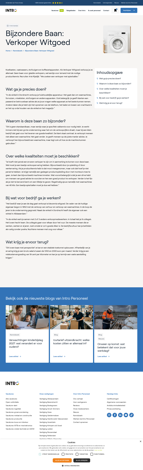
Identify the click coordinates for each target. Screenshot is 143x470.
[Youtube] (126, 415)
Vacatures (54, 10)
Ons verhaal (78, 399)
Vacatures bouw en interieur (17, 422)
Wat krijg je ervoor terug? (110, 103)
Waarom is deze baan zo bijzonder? (115, 84)
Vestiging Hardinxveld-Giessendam (53, 419)
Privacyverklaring (114, 409)
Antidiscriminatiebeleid (116, 405)
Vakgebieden (71, 10)
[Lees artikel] (27, 334)
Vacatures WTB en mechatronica (19, 426)
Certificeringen (113, 399)
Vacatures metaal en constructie (19, 415)
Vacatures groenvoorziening (17, 412)
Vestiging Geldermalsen (49, 415)
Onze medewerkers (81, 409)
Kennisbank (97, 2)
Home (8, 51)
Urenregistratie (107, 2)
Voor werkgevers (80, 402)
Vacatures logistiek (13, 409)
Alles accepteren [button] (62, 460)
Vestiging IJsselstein (47, 422)
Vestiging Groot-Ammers (49, 409)
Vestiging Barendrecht (48, 402)
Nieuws (116, 2)
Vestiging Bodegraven (48, 405)
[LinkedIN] (120, 415)
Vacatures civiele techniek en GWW (20, 429)
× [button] (140, 441)
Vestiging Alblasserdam (48, 399)
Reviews (76, 405)
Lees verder (98, 450)
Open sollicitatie (12, 402)
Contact (106, 10)
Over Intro (81, 10)
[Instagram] (109, 415)
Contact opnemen (80, 422)
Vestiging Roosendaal (48, 432)
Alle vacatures (11, 399)
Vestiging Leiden (46, 429)
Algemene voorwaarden (116, 402)
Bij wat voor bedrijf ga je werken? (114, 98)
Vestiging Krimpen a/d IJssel (50, 426)
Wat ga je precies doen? (110, 78)
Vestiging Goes (45, 412)
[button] (71, 465)
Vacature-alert (11, 405)
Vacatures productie (14, 419)
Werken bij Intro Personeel (129, 2)
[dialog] (71, 454)
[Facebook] (115, 415)
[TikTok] (131, 415)
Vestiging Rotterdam (47, 436)
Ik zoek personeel (94, 10)
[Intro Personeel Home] (11, 10)
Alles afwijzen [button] (82, 460)
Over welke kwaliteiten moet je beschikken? (113, 91)
